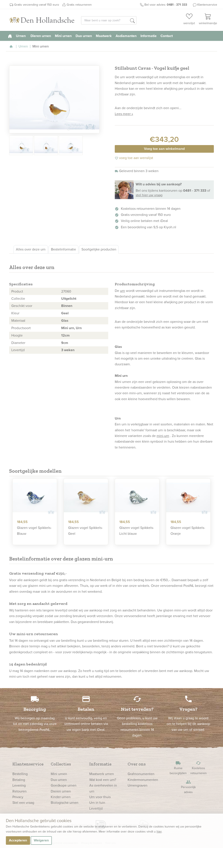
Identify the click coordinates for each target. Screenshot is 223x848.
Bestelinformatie (63, 249)
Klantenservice (207, 4)
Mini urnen (63, 35)
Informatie (148, 35)
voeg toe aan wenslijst (134, 157)
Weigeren (41, 840)
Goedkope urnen (63, 785)
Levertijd (96, 808)
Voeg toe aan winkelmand (164, 148)
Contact (166, 35)
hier (159, 831)
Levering (19, 785)
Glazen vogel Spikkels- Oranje (188, 530)
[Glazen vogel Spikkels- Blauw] (35, 497)
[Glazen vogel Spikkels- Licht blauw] (137, 497)
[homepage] (10, 35)
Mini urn (67, 327)
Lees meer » (124, 113)
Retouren (19, 791)
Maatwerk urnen (101, 773)
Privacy (17, 796)
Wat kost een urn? (102, 779)
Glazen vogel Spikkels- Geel (85, 530)
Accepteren (18, 840)
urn (122, 290)
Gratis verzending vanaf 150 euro (36, 4)
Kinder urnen (61, 796)
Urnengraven (137, 785)
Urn (79, 327)
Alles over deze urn (31, 249)
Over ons (137, 764)
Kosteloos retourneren (198, 767)
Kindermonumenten (143, 779)
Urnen (21, 35)
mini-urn (163, 435)
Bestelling (20, 773)
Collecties (61, 764)
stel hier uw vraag (149, 195)
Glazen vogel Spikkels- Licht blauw (136, 530)
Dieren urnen (40, 35)
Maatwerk (104, 35)
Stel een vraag (23, 802)
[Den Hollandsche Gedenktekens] (41, 20)
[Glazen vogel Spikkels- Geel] (86, 497)
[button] (132, 21)
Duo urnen (84, 35)
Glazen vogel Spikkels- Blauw (34, 530)
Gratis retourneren (79, 4)
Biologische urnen (64, 802)
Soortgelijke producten (98, 249)
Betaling (18, 779)
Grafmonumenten (141, 773)
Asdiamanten (126, 35)
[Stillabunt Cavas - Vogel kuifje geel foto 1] (54, 99)
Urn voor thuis (100, 796)
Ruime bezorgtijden (178, 767)
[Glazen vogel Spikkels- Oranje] (188, 497)
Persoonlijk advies (188, 786)
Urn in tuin (97, 802)
